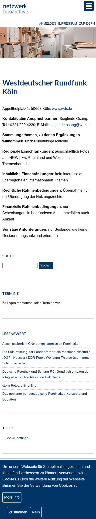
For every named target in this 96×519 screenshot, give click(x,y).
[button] (89, 6)
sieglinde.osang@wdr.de (70, 125)
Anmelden (47, 23)
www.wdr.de (62, 109)
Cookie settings (17, 438)
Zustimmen (18, 512)
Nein (36, 512)
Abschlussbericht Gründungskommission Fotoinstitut (40, 343)
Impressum (67, 23)
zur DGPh (87, 23)
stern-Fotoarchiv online (19, 385)
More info (12, 497)
